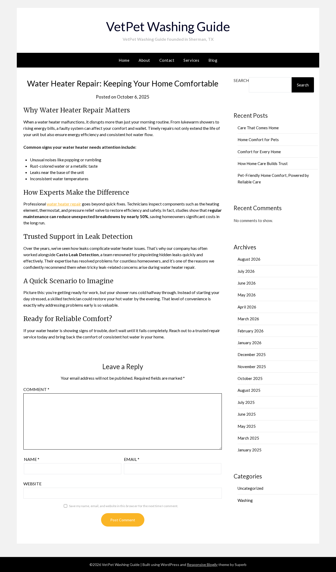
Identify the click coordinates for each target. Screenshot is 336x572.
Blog (212, 60)
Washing (245, 500)
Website (32, 483)
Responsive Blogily (202, 564)
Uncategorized (250, 488)
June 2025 (247, 414)
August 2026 (249, 259)
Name (31, 459)
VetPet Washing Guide (168, 26)
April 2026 (247, 307)
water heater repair (64, 203)
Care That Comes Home (258, 127)
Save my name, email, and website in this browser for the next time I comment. (123, 506)
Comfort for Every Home (259, 151)
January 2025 (249, 449)
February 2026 (251, 330)
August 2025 (249, 390)
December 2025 (252, 354)
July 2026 (246, 271)
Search (241, 80)
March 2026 (248, 318)
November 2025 (252, 366)
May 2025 (247, 426)
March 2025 (248, 438)
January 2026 (249, 342)
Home (124, 60)
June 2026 (247, 283)
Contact (167, 60)
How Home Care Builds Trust (263, 163)
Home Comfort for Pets (258, 139)
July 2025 (246, 402)
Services (191, 60)
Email (131, 459)
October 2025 (250, 378)
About (144, 60)
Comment (36, 389)
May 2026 (247, 294)
